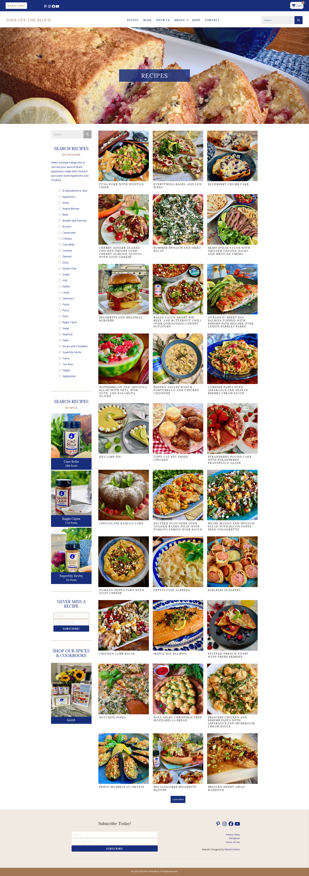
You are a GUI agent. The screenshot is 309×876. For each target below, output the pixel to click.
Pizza (65, 310)
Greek (66, 274)
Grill (64, 280)
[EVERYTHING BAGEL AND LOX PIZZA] (178, 160)
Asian (65, 202)
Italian (66, 286)
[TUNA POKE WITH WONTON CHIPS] (123, 160)
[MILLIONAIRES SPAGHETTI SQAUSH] (178, 763)
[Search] (299, 20)
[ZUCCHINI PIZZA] (123, 696)
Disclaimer (234, 838)
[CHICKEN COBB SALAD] (123, 630)
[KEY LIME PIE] (123, 434)
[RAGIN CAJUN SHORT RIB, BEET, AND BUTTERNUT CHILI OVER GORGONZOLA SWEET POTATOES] (178, 297)
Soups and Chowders (75, 346)
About (179, 20)
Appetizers (68, 197)
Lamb (65, 292)
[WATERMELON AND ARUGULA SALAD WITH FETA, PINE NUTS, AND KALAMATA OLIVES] (123, 366)
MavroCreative (232, 849)
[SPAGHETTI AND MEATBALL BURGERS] (123, 297)
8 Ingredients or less (74, 190)
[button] (16, 5)
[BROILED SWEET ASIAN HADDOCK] (232, 763)
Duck (65, 262)
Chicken (67, 238)
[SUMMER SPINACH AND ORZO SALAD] (178, 227)
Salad (65, 328)
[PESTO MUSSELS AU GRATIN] (123, 763)
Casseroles (69, 232)
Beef (65, 214)
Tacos (66, 358)
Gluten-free (69, 268)
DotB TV (163, 20)
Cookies (67, 250)
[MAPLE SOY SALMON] (178, 630)
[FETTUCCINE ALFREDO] (178, 566)
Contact (212, 20)
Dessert (67, 256)
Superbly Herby (71, 352)
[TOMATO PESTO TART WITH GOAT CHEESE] (123, 566)
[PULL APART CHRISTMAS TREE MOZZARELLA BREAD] (178, 696)
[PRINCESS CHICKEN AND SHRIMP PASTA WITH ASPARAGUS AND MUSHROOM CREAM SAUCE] (232, 696)
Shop (196, 20)
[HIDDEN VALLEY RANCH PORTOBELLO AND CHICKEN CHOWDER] (178, 366)
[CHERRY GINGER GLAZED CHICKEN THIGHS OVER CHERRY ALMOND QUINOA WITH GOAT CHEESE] (123, 227)
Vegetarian (69, 376)
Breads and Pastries (74, 220)
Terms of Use (232, 842)
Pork (65, 316)
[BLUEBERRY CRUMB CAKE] (232, 160)
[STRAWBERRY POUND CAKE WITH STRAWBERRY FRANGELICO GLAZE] (232, 434)
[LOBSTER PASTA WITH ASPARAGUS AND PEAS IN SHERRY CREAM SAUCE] (232, 366)
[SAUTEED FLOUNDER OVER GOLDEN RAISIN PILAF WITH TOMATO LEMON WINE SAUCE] (178, 501)
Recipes (133, 20)
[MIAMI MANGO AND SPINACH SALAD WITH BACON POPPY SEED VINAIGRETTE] (232, 501)
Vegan (66, 370)
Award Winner (71, 208)
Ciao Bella (68, 244)
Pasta (65, 304)
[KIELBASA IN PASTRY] (232, 566)
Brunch (66, 226)
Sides (65, 340)
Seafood (67, 334)
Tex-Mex (67, 364)
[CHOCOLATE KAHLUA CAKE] (123, 501)
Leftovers (68, 298)
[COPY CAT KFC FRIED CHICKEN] (178, 434)
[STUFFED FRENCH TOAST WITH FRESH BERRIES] (232, 630)
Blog (147, 20)
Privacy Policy (233, 834)
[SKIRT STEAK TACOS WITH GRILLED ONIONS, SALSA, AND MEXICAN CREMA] (232, 227)
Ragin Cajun (69, 322)
